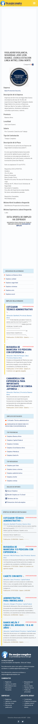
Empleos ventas (12, 481)
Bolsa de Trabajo (26, 662)
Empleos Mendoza (13, 451)
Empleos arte (10, 290)
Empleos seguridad (12, 282)
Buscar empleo (28, 686)
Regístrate (8, 682)
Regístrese (8, 699)
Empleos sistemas (11, 286)
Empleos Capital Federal (15, 440)
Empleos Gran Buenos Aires (16, 448)
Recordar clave (9, 703)
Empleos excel (10, 294)
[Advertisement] (19, 28)
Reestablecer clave (10, 686)
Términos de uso (29, 688)
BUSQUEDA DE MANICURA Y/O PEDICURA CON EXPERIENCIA (19, 350)
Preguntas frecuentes (30, 701)
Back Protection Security (12, 91)
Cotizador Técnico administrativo (19, 308)
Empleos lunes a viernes (14, 469)
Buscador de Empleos (23, 224)
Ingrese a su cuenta (10, 701)
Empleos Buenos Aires (14, 436)
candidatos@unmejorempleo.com (18, 668)
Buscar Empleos (12, 491)
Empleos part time (13, 465)
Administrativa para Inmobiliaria (13, 599)
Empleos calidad (11, 279)
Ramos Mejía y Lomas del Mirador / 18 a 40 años (18, 625)
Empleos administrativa (14, 473)
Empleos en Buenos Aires (14, 275)
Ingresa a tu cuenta (10, 684)
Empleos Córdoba (13, 444)
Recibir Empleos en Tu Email (16, 494)
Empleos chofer (12, 477)
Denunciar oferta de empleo (16, 502)
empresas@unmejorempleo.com (10, 674)
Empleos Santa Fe (12, 455)
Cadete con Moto (13, 576)
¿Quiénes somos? (29, 703)
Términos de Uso (12, 498)
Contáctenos (28, 699)
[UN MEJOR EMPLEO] (11, 2)
